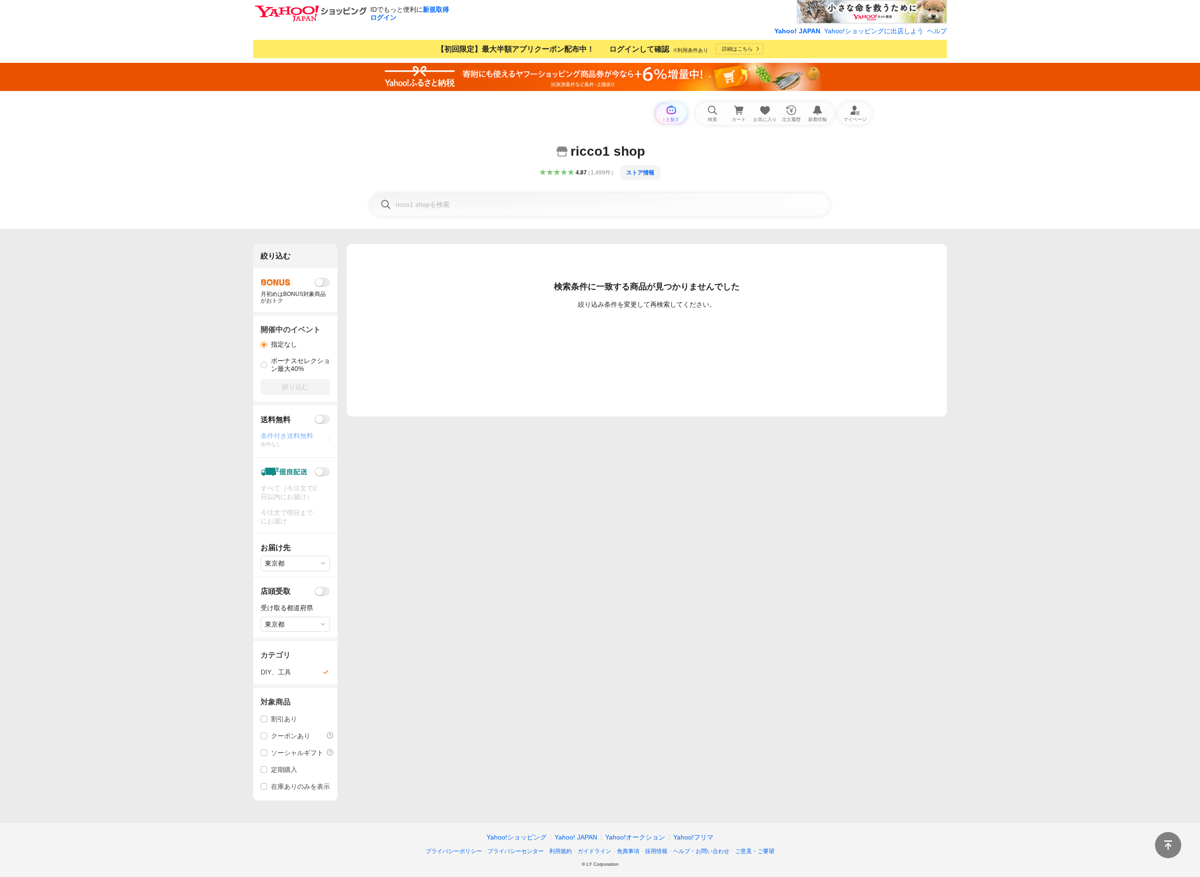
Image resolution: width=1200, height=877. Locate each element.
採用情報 (656, 851)
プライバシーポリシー (454, 851)
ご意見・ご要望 (754, 851)
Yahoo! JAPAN (797, 31)
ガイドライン (594, 851)
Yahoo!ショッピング (517, 837)
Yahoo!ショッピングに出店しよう (873, 31)
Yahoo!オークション (635, 837)
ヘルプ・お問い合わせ (701, 851)
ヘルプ (937, 31)
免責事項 (628, 851)
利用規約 (560, 851)
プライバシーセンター (516, 851)
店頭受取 (276, 591)
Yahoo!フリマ (693, 837)
